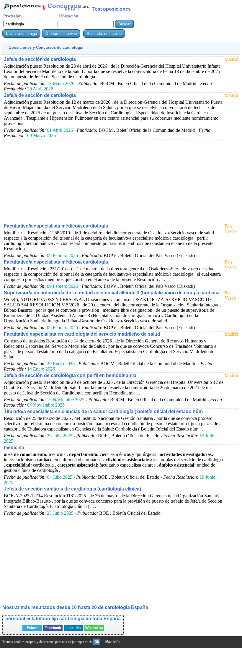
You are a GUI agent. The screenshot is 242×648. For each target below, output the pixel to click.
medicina (14, 447)
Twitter (32, 628)
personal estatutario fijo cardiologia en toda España (63, 618)
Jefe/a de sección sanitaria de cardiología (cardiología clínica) (72, 488)
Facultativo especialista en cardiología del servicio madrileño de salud (82, 334)
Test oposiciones (111, 9)
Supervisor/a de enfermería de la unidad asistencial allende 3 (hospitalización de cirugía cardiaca (112, 292)
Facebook (53, 628)
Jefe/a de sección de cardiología (40, 59)
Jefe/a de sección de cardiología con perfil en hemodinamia (70, 375)
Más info (112, 642)
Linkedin (73, 628)
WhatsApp (94, 628)
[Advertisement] (113, 180)
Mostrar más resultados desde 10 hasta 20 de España (75, 607)
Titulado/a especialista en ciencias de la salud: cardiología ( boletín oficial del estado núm (103, 411)
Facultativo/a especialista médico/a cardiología (56, 225)
